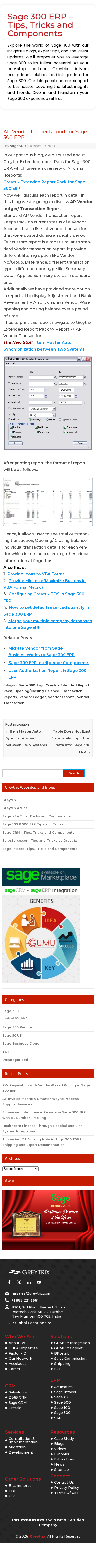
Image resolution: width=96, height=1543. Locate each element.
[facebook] (9, 1282)
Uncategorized (15, 1060)
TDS (6, 1052)
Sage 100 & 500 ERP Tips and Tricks (33, 824)
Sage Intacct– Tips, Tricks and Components (39, 849)
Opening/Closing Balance (36, 691)
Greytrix (9, 800)
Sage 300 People (17, 1027)
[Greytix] (40, 1272)
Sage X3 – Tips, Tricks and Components (36, 816)
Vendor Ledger (32, 697)
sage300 (18, 146)
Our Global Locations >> (29, 1323)
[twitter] (19, 1282)
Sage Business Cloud (20, 1043)
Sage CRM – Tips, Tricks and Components (38, 832)
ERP (55, 1380)
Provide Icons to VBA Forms (36, 574)
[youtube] (38, 1282)
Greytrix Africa (14, 808)
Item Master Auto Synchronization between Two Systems (26, 738)
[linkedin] (29, 1282)
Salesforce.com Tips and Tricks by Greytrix (39, 840)
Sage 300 (27, 685)
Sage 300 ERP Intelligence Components (48, 662)
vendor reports (61, 697)
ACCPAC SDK (16, 1018)
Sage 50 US (12, 1035)
